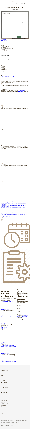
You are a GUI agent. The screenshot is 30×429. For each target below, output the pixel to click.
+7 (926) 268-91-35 (4, 343)
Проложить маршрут (12, 315)
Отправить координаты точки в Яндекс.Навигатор (8, 316)
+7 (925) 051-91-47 (4, 328)
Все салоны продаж (11, 301)
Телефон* (18, 311)
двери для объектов (4, 370)
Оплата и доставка (4, 40)
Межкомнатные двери (4, 368)
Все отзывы (3, 216)
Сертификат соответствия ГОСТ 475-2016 (7, 76)
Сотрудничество (4, 397)
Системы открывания (4, 387)
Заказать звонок (20, 317)
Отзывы (2, 41)
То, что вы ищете (4, 392)
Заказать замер (3, 406)
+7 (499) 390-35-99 (4, 342)
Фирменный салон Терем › (5, 309)
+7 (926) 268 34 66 (4, 358)
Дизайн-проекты (4, 382)
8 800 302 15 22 (3, 402)
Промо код (19, 314)
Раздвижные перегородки (5, 385)
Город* (18, 308)
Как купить (3, 380)
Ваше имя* (19, 305)
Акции (2, 375)
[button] (28, 368)
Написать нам (3, 408)
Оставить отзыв (7, 216)
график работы (3, 315)
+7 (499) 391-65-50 (4, 327)
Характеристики (3, 39)
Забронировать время (4, 301)
